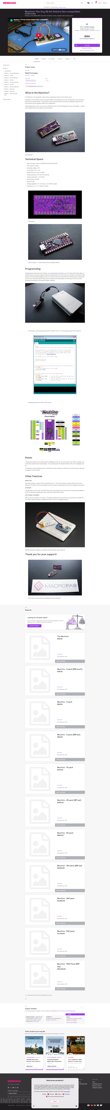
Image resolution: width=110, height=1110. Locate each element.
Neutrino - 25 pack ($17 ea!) (11, 82)
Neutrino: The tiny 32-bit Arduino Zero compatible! (52, 11)
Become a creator (96, 1085)
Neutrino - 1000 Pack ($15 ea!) (10, 94)
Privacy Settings (30, 1105)
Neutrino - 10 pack (9, 80)
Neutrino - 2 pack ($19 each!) (11, 73)
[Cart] (92, 3)
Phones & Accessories (31, 80)
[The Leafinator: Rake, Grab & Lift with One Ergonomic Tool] (76, 1045)
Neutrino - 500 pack (9, 91)
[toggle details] (43, 1069)
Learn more (36, 1021)
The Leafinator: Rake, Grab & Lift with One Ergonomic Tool (75, 1061)
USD (82, 3)
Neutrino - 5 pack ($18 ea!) (11, 77)
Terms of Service (20, 1105)
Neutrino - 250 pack (9, 89)
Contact (79, 1082)
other (47, 80)
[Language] (88, 3)
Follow (87, 45)
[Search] (46, 3)
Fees (93, 1082)
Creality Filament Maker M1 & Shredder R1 (54, 1061)
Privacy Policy (11, 1105)
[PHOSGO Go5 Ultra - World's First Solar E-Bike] (34, 1045)
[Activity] (95, 3)
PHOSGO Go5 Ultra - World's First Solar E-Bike (33, 1061)
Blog (78, 1085)
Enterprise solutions (97, 1087)
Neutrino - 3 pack (8, 75)
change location (62, 7)
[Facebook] (8, 1087)
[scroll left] (81, 1007)
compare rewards (34, 625)
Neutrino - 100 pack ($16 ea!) (11, 86)
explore (62, 1033)
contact (32, 75)
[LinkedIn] (17, 1087)
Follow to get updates (71, 1022)
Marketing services (97, 1083)
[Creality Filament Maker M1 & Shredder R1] (55, 1045)
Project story (6, 65)
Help (61, 1011)
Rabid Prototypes (31, 13)
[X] (11, 1087)
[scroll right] (84, 1032)
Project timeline (7, 99)
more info (27, 75)
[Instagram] (15, 1087)
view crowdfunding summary (87, 50)
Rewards (5, 68)
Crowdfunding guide (70, 1011)
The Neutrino (7, 71)
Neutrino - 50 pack (9, 84)
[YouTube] (13, 1087)
